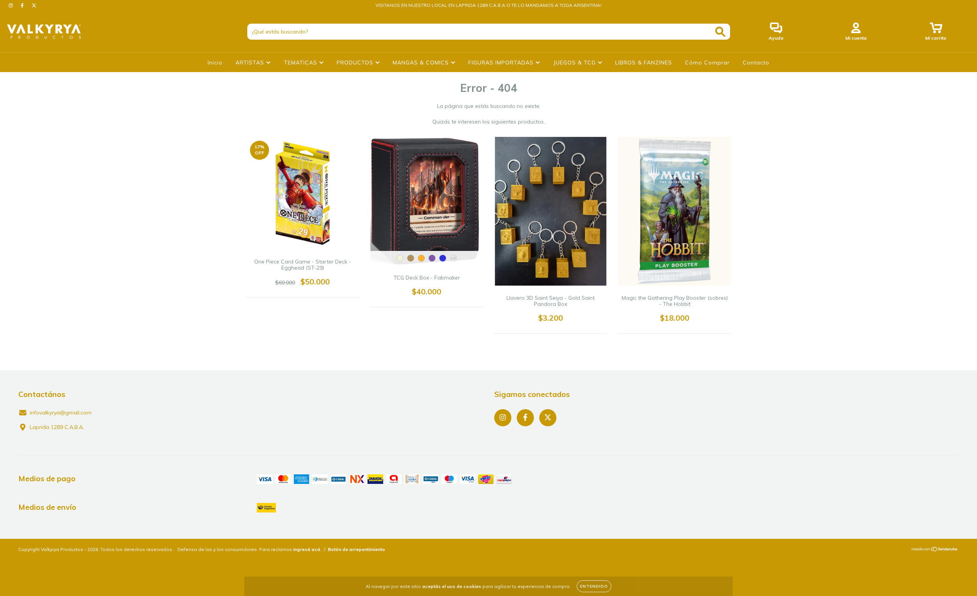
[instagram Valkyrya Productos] (11, 5)
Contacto (756, 62)
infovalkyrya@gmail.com (61, 412)
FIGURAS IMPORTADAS (501, 62)
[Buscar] (720, 32)
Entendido (594, 586)
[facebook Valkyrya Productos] (23, 5)
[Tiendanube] (935, 550)
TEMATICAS (301, 62)
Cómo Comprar (707, 62)
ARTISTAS (250, 62)
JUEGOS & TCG (575, 62)
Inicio (215, 62)
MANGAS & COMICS (422, 62)
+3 (453, 257)
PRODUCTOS (356, 62)
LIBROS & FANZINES (643, 62)
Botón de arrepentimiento (356, 549)
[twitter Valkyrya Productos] (34, 5)
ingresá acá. (307, 549)
